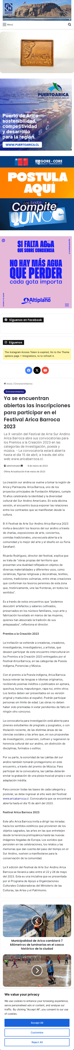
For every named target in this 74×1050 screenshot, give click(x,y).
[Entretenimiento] (37, 10)
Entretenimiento (23, 383)
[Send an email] (22, 465)
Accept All (37, 1022)
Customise (37, 1032)
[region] (37, 1019)
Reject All (37, 1042)
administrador (13, 465)
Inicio (9, 383)
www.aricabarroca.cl (16, 798)
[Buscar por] (69, 24)
